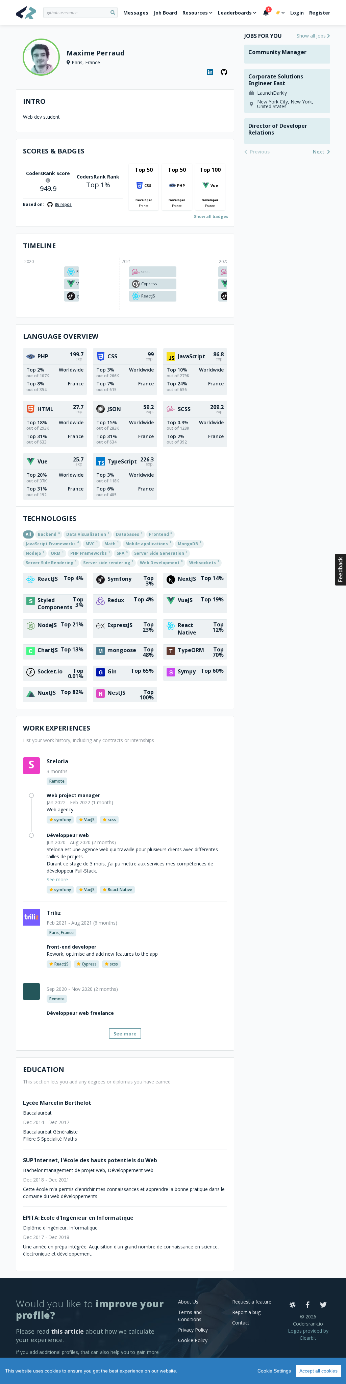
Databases (129, 533)
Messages (135, 12)
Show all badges (211, 216)
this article (67, 1331)
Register (319, 12)
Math (111, 543)
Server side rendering (108, 562)
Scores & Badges (53, 151)
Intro (34, 101)
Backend (48, 533)
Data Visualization (87, 533)
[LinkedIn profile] (210, 72)
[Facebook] (307, 1305)
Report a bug (246, 1312)
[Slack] (292, 1305)
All (28, 534)
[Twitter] (323, 1305)
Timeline (39, 245)
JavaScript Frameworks (52, 543)
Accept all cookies (318, 1371)
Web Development (161, 562)
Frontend (160, 533)
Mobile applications (148, 543)
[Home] (29, 12)
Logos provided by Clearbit (308, 1334)
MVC (91, 543)
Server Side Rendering (51, 562)
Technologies (49, 518)
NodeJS (35, 552)
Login (297, 12)
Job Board (165, 12)
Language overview (60, 336)
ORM (57, 552)
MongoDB (189, 543)
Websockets (204, 562)
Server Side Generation (160, 552)
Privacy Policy (193, 1330)
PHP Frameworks (90, 552)
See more (125, 1033)
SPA (122, 552)
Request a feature (251, 1301)
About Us (188, 1301)
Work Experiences (56, 728)
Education (43, 1069)
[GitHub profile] (224, 72)
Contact (240, 1322)
